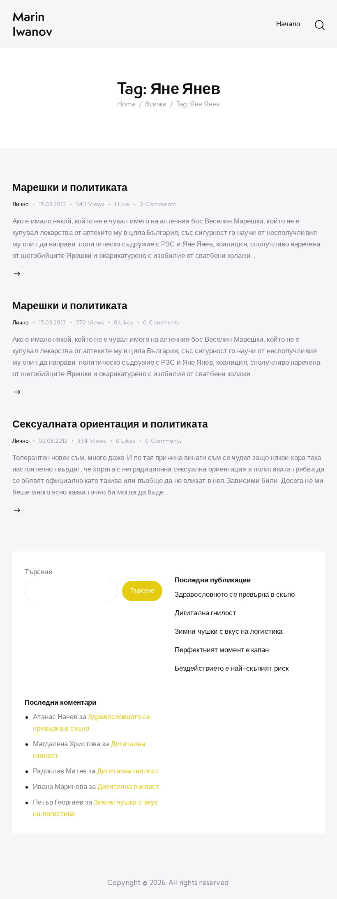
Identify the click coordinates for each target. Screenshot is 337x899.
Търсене (38, 571)
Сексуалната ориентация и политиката (110, 423)
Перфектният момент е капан (222, 649)
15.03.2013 (52, 204)
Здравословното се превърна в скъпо (235, 594)
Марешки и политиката (69, 186)
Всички (155, 104)
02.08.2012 (53, 440)
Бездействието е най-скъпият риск (232, 668)
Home (126, 104)
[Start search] (319, 25)
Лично (20, 204)
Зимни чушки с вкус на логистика (228, 631)
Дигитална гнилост (205, 612)
